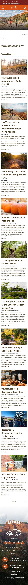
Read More (4, 100)
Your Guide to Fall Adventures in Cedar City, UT (11, 81)
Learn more (18, 3)
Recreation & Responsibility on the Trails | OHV (11, 433)
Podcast (14, 553)
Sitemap (23, 550)
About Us (8, 547)
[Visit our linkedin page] (22, 542)
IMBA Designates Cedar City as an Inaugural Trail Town (13, 174)
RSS (13, 501)
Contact (15, 547)
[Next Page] (25, 501)
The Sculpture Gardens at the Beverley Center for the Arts (12, 304)
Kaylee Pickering (7, 223)
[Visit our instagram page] (9, 542)
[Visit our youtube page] (18, 542)
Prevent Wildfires (7, 1)
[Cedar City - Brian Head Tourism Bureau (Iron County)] (14, 7)
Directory (16, 550)
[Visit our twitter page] (14, 542)
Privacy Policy (6, 550)
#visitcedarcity (16, 46)
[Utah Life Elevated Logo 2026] (14, 523)
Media (21, 547)
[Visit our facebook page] (5, 542)
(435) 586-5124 (14, 539)
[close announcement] (26, 3)
